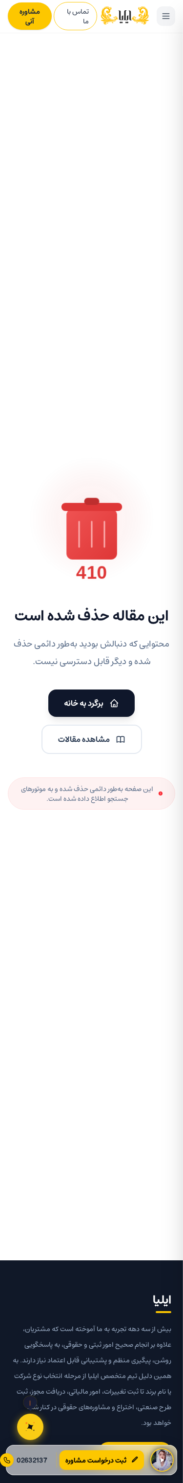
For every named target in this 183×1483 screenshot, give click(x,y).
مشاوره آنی (30, 16)
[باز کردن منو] (166, 16)
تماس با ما (78, 16)
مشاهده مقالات (84, 739)
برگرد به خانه (83, 703)
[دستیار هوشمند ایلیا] (30, 1427)
